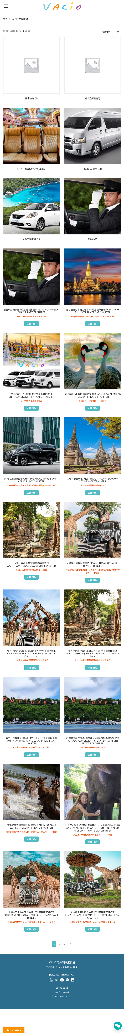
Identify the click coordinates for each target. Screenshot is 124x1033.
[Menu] (5, 5)
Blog (73, 975)
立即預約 (31, 323)
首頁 (5, 19)
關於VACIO (54, 975)
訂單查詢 (65, 975)
